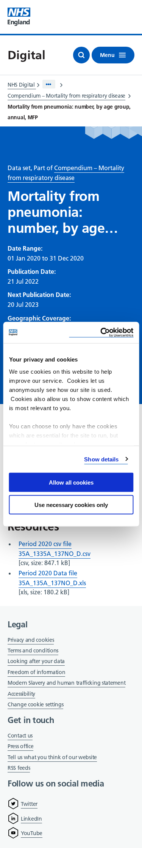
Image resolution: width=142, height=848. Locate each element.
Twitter (29, 804)
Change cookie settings (35, 705)
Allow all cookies (71, 482)
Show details (101, 459)
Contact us (20, 735)
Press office (20, 747)
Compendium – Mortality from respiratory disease (66, 95)
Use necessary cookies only (71, 504)
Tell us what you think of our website (52, 757)
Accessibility (21, 693)
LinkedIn (31, 818)
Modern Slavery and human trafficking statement (66, 683)
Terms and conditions (33, 650)
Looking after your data (36, 661)
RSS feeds (19, 767)
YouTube (31, 833)
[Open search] (81, 55)
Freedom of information (36, 672)
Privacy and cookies (31, 639)
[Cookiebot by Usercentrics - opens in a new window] (101, 332)
